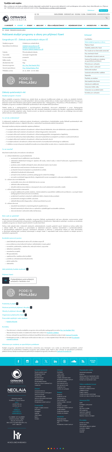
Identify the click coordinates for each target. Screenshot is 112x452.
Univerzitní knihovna (40, 391)
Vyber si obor (60, 374)
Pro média (104, 25)
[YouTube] (36, 361)
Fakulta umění (38, 376)
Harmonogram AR (61, 400)
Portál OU (59, 394)
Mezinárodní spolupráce (86, 372)
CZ (35, 14)
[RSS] (83, 361)
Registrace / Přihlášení (62, 420)
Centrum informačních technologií (43, 398)
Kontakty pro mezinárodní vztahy (88, 380)
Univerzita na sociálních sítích (94, 90)
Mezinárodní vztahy (76, 25)
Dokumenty (37, 409)
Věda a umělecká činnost (56, 25)
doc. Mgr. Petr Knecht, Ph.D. (31, 65)
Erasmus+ (82, 374)
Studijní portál (91, 14)
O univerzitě (10, 25)
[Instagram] (27, 361)
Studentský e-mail (61, 396)
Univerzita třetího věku (92, 87)
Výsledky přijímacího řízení (93, 48)
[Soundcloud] (73, 361)
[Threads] (64, 361)
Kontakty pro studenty (62, 413)
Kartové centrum (39, 400)
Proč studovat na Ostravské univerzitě (97, 51)
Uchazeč (21, 25)
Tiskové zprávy (83, 424)
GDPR (81, 403)
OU (3, 30)
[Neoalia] (17, 390)
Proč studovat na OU (62, 383)
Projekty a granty (84, 392)
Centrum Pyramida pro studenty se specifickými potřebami (95, 60)
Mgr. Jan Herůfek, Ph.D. (67, 330)
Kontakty (37, 419)
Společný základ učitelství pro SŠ (33, 49)
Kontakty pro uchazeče (92, 93)
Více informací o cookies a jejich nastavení (52, 8)
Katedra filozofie (12, 321)
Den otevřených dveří (62, 385)
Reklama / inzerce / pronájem (87, 416)
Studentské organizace (63, 411)
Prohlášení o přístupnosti (86, 404)
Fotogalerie (37, 411)
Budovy (36, 417)
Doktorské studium (91, 69)
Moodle (77, 14)
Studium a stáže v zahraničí (64, 402)
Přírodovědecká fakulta (40, 381)
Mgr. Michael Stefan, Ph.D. (31, 68)
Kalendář (37, 413)
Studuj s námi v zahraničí (92, 67)
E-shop (81, 406)
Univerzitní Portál (103, 14)
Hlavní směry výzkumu (85, 386)
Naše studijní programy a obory (18, 30)
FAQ (58, 422)
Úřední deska (38, 415)
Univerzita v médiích (85, 428)
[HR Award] (17, 436)
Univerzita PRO (93, 25)
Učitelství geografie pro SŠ (31, 46)
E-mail (83, 14)
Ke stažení (82, 430)
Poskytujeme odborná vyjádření (88, 426)
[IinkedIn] (55, 361)
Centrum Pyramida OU (64, 351)
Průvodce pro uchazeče (92, 64)
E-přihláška (88, 39)
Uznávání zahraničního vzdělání (95, 72)
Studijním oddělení (53, 332)
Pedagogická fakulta (40, 374)
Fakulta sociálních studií (40, 372)
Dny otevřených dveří (91, 53)
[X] (46, 361)
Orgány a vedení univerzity (41, 407)
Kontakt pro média (84, 422)
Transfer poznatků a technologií (88, 394)
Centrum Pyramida (72, 335)
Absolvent (41, 25)
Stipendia (88, 75)
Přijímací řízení (89, 45)
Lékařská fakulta (39, 379)
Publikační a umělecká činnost (87, 388)
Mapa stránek (58, 14)
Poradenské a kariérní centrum (94, 56)
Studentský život (61, 387)
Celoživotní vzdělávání (92, 84)
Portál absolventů (61, 419)
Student (31, 25)
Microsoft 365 (69, 14)
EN (38, 14)
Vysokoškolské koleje (40, 396)
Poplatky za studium (91, 78)
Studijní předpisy (61, 409)
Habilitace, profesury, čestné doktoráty (89, 378)
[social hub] (93, 361)
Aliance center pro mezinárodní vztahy (89, 376)
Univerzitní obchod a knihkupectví (43, 392)
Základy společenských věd (31, 47)
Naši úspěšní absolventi (92, 81)
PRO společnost (84, 410)
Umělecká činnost (84, 390)
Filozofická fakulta (39, 378)
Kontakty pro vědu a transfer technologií (90, 396)
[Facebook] (18, 361)
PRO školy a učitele (84, 408)
